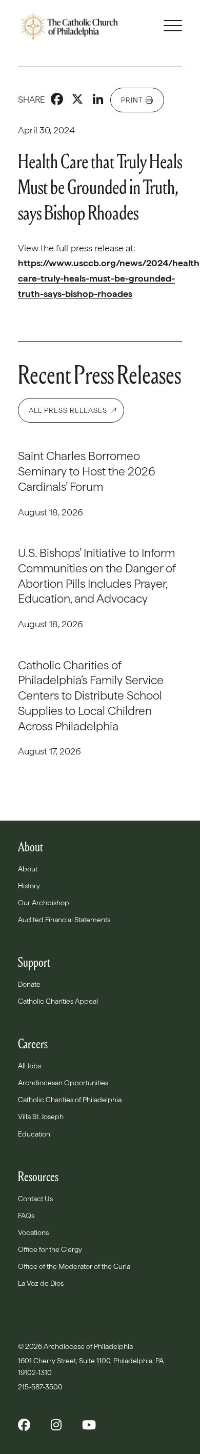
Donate (29, 984)
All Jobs (29, 1066)
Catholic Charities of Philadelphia (70, 1100)
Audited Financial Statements (64, 919)
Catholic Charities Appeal (58, 1001)
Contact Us (35, 1198)
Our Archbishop (43, 903)
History (29, 886)
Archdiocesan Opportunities (63, 1083)
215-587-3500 (41, 1387)
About (27, 869)
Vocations (33, 1232)
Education (34, 1134)
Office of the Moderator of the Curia (74, 1266)
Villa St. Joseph (41, 1116)
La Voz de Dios (41, 1283)
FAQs (26, 1215)
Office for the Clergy (50, 1249)
